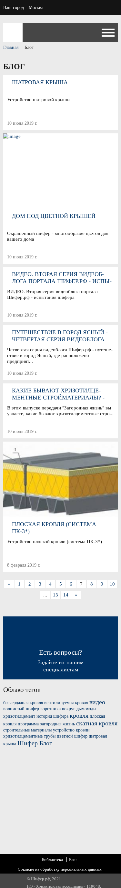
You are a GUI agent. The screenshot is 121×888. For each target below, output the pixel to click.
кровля (79, 715)
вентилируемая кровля (66, 702)
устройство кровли (71, 730)
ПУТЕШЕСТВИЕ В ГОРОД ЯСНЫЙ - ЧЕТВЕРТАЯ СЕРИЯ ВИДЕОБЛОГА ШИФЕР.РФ (60, 336)
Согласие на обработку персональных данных (60, 869)
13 (55, 594)
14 (65, 594)
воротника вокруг (57, 708)
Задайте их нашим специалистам (61, 661)
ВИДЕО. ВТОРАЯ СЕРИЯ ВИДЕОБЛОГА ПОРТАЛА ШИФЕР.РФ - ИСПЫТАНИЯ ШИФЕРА (62, 278)
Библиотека (52, 859)
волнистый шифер (21, 708)
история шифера (52, 716)
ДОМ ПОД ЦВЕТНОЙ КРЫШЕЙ (54, 216)
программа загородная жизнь (46, 724)
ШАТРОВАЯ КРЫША (40, 82)
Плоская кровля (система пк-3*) (54, 527)
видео (97, 701)
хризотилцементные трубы (29, 736)
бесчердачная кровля (23, 702)
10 (112, 584)
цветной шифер (72, 736)
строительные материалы (27, 730)
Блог (73, 859)
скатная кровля (96, 723)
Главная (10, 47)
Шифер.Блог (34, 743)
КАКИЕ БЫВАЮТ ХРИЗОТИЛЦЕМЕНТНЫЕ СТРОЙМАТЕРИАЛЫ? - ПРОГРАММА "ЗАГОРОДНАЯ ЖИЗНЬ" (62, 394)
